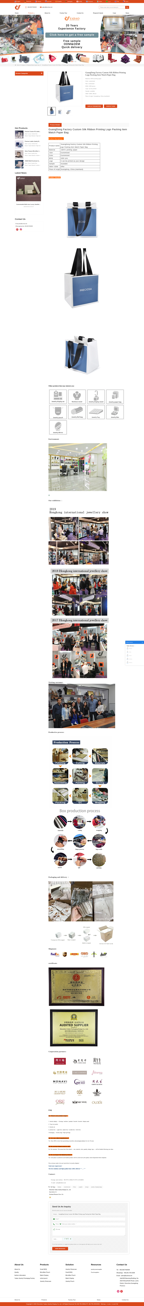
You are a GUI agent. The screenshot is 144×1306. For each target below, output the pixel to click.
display (59, 1187)
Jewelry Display (20, 80)
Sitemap (103, 1304)
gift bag (19, 104)
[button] (68, 61)
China (74, 1187)
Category (23, 65)
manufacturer (67, 1187)
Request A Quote (98, 13)
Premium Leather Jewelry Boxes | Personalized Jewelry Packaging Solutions (33, 141)
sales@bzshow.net (47, 7)
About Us (47, 13)
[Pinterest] (17, 229)
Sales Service (130, 645)
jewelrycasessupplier (96, 1269)
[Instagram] (21, 229)
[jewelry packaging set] (72, 39)
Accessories (19, 114)
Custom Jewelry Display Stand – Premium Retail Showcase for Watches (30, 204)
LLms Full (115, 1304)
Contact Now (110, 106)
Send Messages (60, 1248)
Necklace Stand (20, 91)
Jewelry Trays (20, 87)
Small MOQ (19, 77)
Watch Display (20, 121)
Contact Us (80, 13)
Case (114, 13)
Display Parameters (94, 106)
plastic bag (20, 108)
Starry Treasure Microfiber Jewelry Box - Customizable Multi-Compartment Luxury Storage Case (33, 151)
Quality (16, 1272)
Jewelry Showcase (21, 94)
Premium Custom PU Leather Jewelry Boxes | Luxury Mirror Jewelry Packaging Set (33, 131)
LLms (108, 1304)
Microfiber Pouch (45, 1272)
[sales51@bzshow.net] (50, 1197)
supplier (80, 1187)
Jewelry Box (19, 84)
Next (42, 192)
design (86, 1187)
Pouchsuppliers (95, 1272)
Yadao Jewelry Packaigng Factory (24, 1278)
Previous (15, 192)
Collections (19, 118)
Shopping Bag (30, 65)
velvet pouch (44, 1278)
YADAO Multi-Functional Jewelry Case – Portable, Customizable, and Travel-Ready (33, 161)
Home (16, 13)
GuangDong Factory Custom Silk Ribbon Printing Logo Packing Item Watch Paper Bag (79, 1214)
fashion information (20, 1275)
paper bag (37, 65)
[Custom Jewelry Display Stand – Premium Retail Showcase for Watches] (30, 188)
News (127, 13)
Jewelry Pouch (20, 98)
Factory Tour (63, 13)
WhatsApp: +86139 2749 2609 (125, 1272)
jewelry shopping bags (96, 1187)
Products (30, 13)
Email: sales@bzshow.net (124, 1275)
